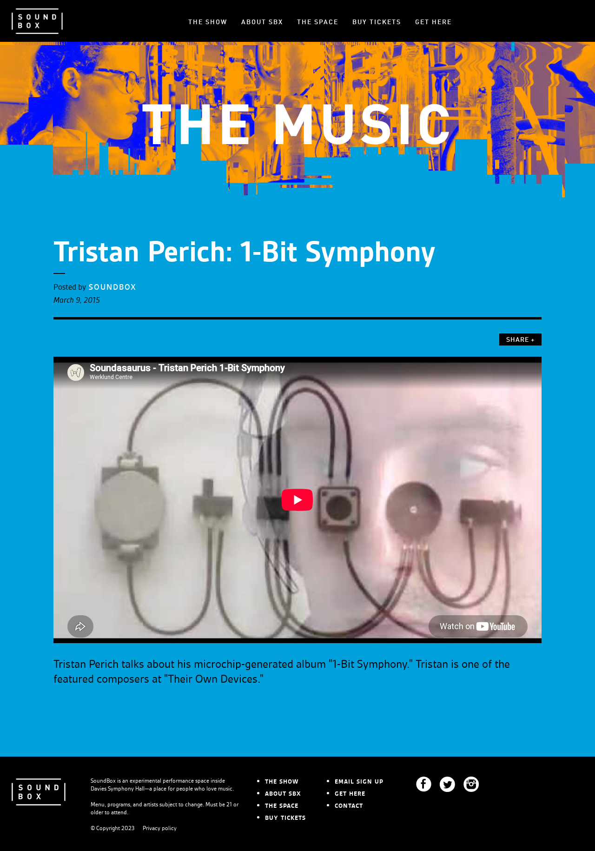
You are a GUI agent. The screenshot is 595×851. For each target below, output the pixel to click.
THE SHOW (207, 22)
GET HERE (433, 22)
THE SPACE (317, 22)
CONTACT (349, 806)
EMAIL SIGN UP (359, 781)
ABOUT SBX (262, 22)
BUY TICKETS (376, 22)
